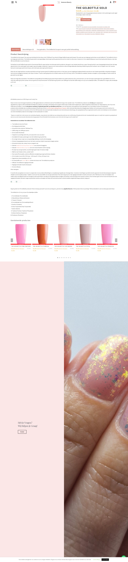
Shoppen (111, 30)
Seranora (93, 30)
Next (116, 240)
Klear (28, 160)
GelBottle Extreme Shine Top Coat (25, 145)
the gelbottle (80, 33)
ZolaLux (24, 160)
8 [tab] (70, 257)
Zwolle (102, 33)
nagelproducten (80, 30)
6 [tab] (66, 257)
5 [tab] (65, 257)
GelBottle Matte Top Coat (23, 147)
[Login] (110, 2)
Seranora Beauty (101, 30)
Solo (115, 30)
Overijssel (88, 30)
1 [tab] (58, 257)
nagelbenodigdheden (97, 28)
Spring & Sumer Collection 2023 (84, 32)
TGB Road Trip (99, 32)
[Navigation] (12, 2)
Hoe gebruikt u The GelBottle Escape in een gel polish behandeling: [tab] (58, 49)
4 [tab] (63, 257)
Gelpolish (88, 28)
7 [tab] (68, 257)
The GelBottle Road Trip (103, 26)
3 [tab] (61, 257)
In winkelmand (86, 19)
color (80, 28)
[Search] (16, 2)
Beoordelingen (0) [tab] (28, 49)
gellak (84, 28)
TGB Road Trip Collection (110, 32)
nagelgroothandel (109, 28)
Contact (22, 431)
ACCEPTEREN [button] (105, 559)
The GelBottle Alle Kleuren (89, 26)
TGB (94, 32)
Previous (12, 240)
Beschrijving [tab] (15, 49)
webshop (97, 33)
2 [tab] (59, 257)
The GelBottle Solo (89, 33)
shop (107, 30)
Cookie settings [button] (96, 559)
